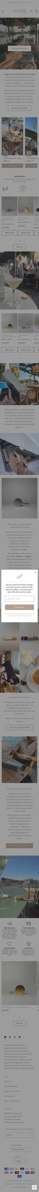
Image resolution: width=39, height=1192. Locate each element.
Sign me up (19, 607)
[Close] (35, 572)
